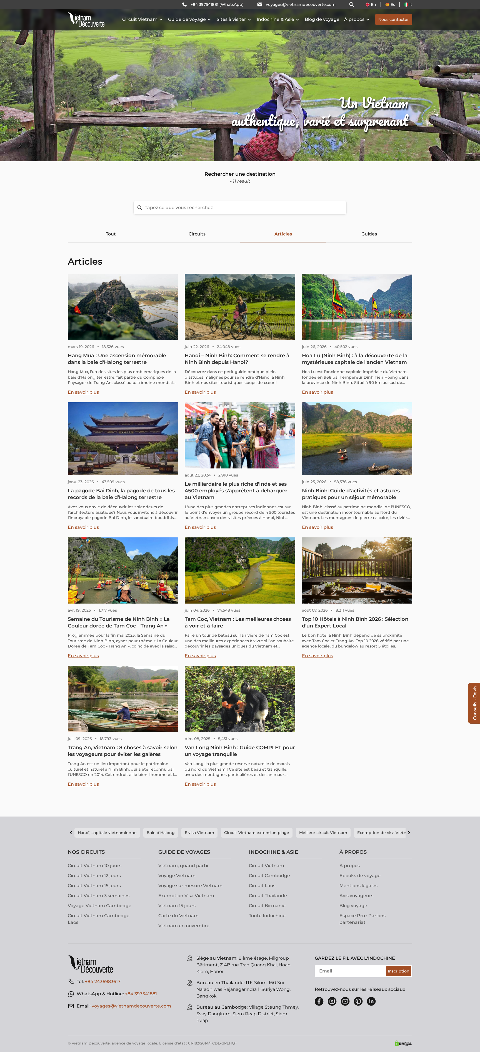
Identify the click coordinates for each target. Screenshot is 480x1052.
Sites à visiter (231, 19)
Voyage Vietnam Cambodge (99, 905)
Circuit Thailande (268, 895)
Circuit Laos (262, 885)
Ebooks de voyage (360, 875)
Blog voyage (353, 905)
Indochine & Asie (275, 19)
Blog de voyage (322, 19)
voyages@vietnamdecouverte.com (301, 4)
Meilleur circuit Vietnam (323, 832)
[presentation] (72, 80)
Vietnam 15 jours (177, 905)
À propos (354, 19)
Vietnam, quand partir (183, 865)
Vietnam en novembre (183, 925)
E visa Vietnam (199, 832)
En (373, 4)
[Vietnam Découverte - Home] (86, 19)
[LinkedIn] (371, 1001)
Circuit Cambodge (269, 875)
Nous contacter (393, 19)
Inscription (398, 971)
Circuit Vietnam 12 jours (94, 875)
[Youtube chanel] (345, 1001)
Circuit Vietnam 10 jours (94, 865)
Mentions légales (358, 885)
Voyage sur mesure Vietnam (190, 885)
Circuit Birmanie (267, 905)
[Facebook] (319, 1001)
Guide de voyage (187, 19)
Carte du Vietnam (178, 915)
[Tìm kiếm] (351, 4)
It (410, 4)
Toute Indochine (267, 915)
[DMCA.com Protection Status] (403, 1043)
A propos (349, 865)
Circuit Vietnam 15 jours (94, 885)
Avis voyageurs (356, 895)
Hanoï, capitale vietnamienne (107, 832)
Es (393, 4)
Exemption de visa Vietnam (385, 832)
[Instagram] (332, 1001)
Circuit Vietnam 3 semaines (98, 895)
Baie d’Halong (161, 832)
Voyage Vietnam (177, 875)
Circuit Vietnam (140, 19)
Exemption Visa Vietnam (186, 895)
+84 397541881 (141, 993)
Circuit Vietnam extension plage (256, 832)
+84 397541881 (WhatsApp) (217, 4)
